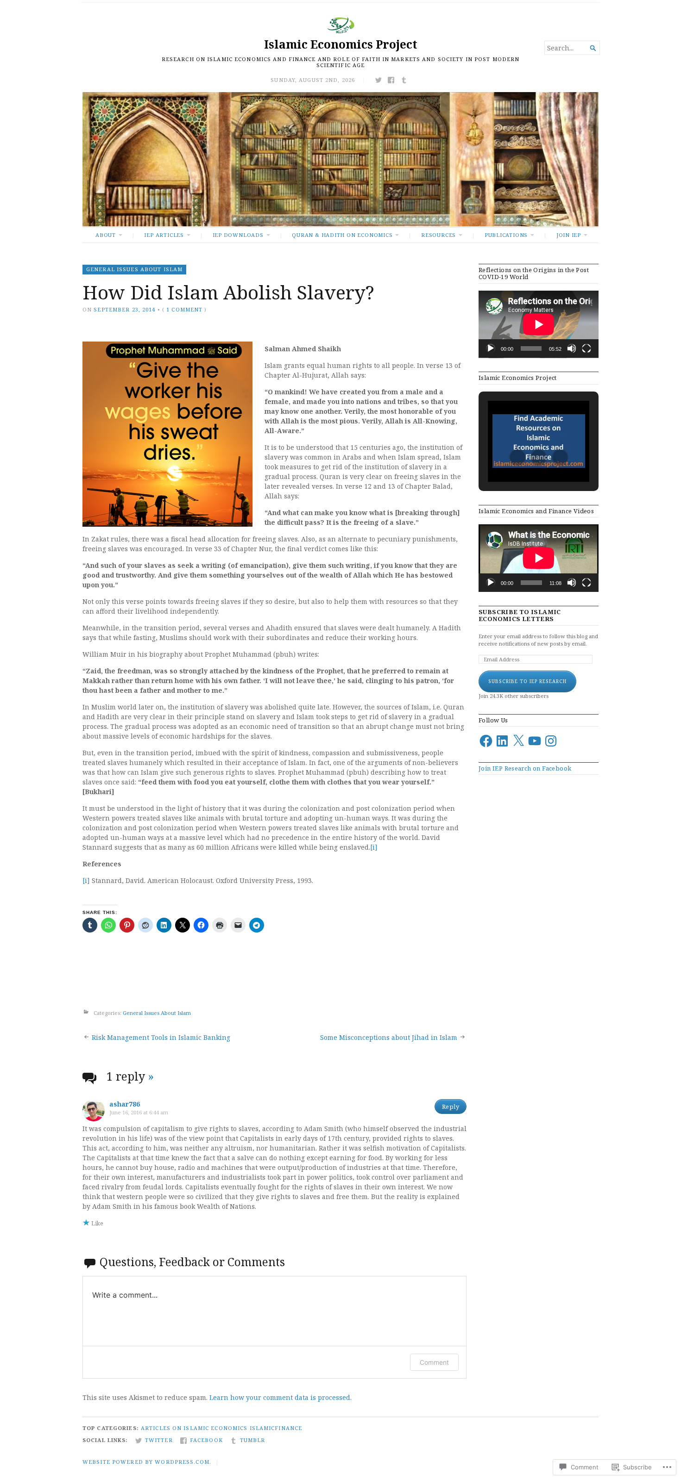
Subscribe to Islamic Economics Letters (520, 615)
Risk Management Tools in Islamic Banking (161, 1037)
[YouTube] (534, 741)
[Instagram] (550, 741)
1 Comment (184, 309)
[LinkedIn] (502, 741)
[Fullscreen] (586, 348)
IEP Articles (163, 234)
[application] (539, 324)
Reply (450, 1106)
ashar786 (124, 1104)
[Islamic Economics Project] (340, 159)
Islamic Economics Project (340, 44)
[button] (517, 457)
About (105, 234)
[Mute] (571, 348)
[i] (374, 847)
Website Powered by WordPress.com (145, 1461)
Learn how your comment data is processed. (280, 1397)
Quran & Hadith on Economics (342, 234)
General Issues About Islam (134, 269)
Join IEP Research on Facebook (525, 768)
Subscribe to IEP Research (527, 681)
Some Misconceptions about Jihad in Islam (388, 1037)
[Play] (490, 348)
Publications (506, 234)
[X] (518, 741)
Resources (438, 234)
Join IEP (568, 234)
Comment (434, 1362)
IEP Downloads (238, 234)
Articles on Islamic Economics (194, 1427)
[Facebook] (486, 741)
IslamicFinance (276, 1427)
